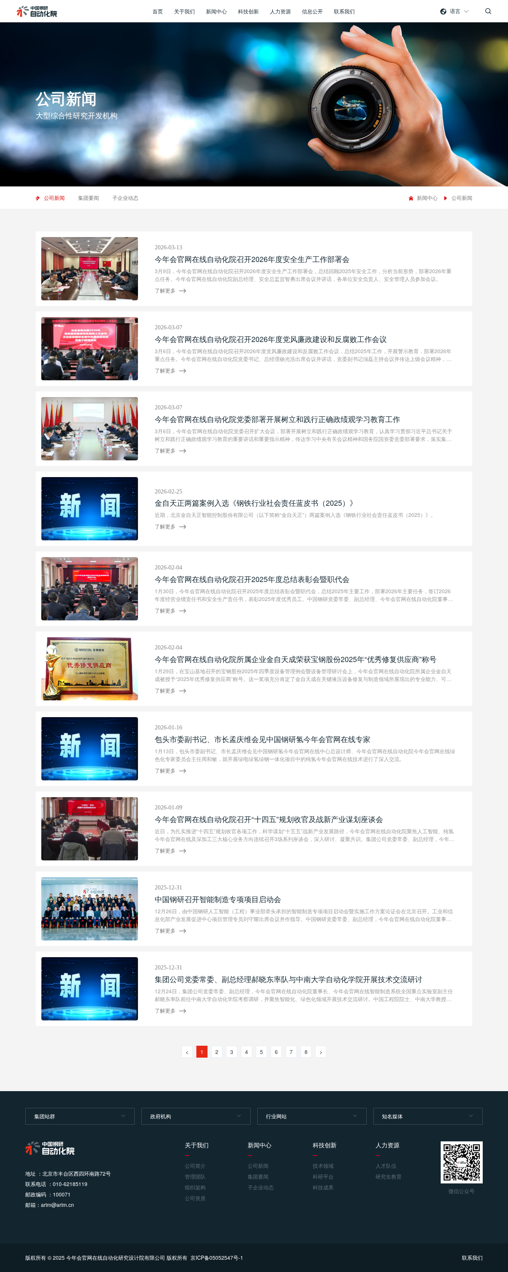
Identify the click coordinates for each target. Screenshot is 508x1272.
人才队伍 (386, 1166)
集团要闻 (88, 197)
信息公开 (312, 11)
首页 (157, 11)
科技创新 (248, 11)
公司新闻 (54, 197)
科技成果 (323, 1187)
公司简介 (195, 1166)
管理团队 (195, 1176)
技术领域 (323, 1166)
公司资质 (195, 1198)
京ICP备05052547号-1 (216, 1257)
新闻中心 (216, 11)
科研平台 (323, 1176)
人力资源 (280, 11)
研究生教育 (389, 1176)
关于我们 (184, 11)
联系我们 (344, 11)
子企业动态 (125, 197)
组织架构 (195, 1187)
